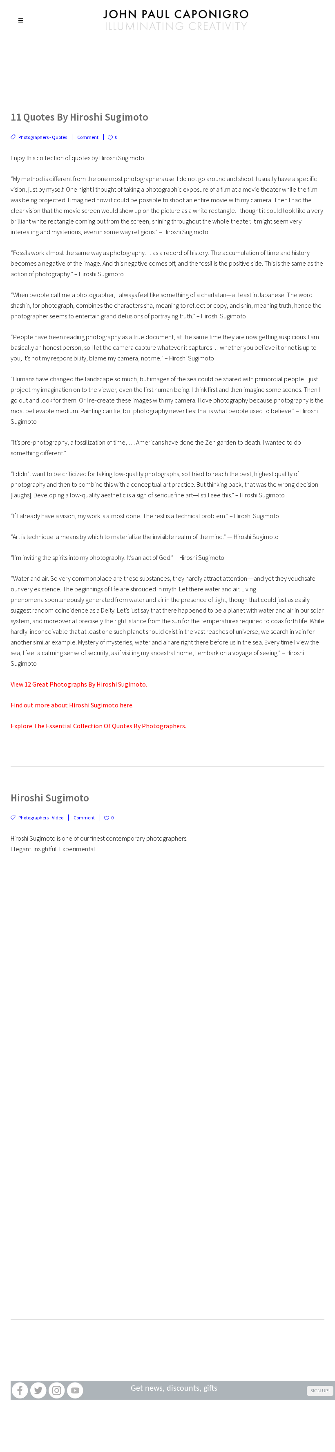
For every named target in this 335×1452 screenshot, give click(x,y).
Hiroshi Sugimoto (50, 797)
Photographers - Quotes (42, 137)
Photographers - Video (40, 817)
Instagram (56, 1390)
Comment (87, 137)
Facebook (20, 1390)
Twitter (38, 1390)
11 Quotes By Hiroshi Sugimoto (79, 116)
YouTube (75, 1390)
